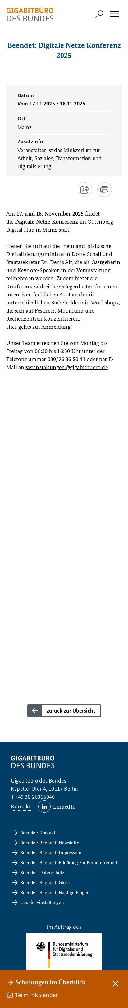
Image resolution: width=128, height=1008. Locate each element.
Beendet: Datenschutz (42, 872)
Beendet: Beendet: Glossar (46, 882)
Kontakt (21, 806)
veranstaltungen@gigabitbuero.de (67, 367)
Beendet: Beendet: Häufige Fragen (54, 892)
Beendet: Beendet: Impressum (50, 852)
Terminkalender (37, 995)
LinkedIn (64, 806)
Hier (11, 326)
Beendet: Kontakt (37, 832)
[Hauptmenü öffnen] (114, 14)
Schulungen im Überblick (50, 982)
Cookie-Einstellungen (42, 902)
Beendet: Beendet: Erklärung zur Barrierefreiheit (68, 862)
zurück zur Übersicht (71, 710)
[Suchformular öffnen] (99, 14)
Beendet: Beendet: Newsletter (50, 842)
